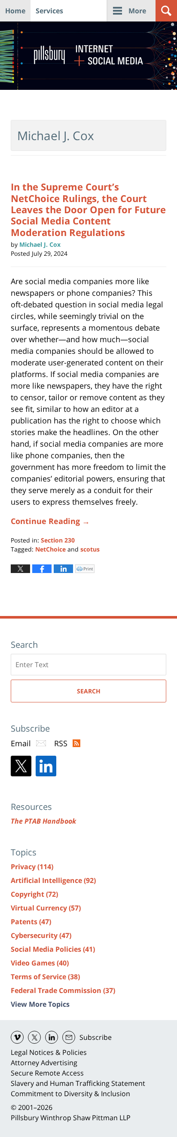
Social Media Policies (53, 949)
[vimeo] (17, 1037)
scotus (90, 549)
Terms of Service (45, 976)
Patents (31, 921)
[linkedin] (51, 1037)
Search (89, 691)
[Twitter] (21, 766)
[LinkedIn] (46, 766)
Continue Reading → (50, 521)
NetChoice (50, 549)
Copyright (34, 894)
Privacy (32, 866)
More (137, 10)
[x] (34, 1037)
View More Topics (40, 1004)
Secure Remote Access (47, 1073)
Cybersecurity (41, 935)
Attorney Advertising (44, 1062)
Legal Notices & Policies (49, 1052)
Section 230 (58, 540)
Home (15, 10)
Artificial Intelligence (53, 880)
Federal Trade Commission (63, 990)
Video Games (40, 963)
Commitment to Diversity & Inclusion (70, 1093)
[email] (68, 1037)
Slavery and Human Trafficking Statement (78, 1083)
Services (49, 10)
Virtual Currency (46, 908)
